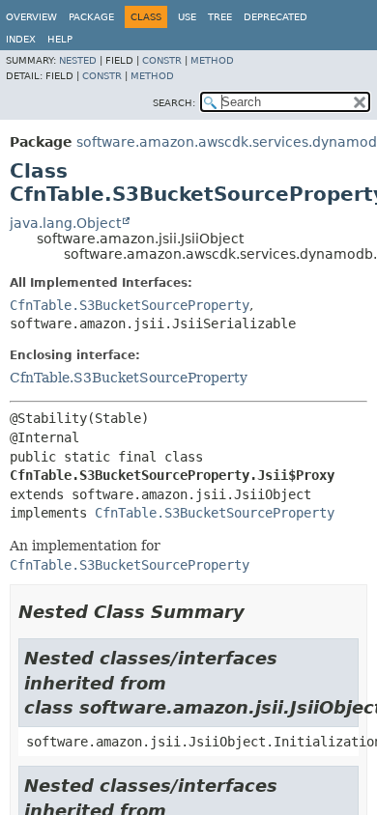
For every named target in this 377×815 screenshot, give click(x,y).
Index (21, 39)
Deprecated (275, 17)
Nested (78, 60)
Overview (31, 17)
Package (91, 17)
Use (187, 17)
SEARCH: (174, 103)
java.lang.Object (65, 223)
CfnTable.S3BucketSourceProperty (129, 305)
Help (59, 39)
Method (212, 60)
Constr (162, 60)
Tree (220, 17)
